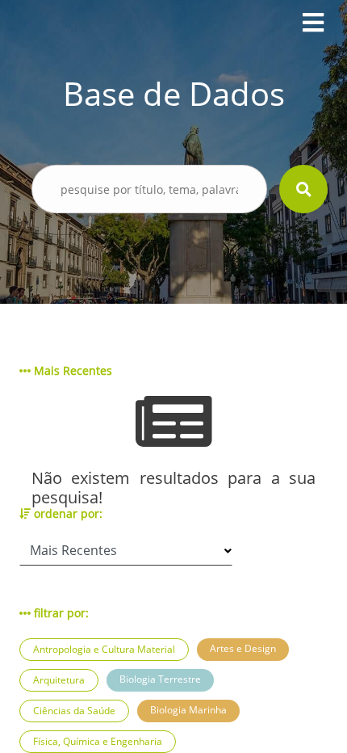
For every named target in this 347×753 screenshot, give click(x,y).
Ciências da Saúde (74, 710)
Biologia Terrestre (160, 679)
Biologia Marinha (188, 710)
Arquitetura (59, 680)
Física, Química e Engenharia (97, 741)
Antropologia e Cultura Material (104, 649)
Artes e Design (243, 648)
